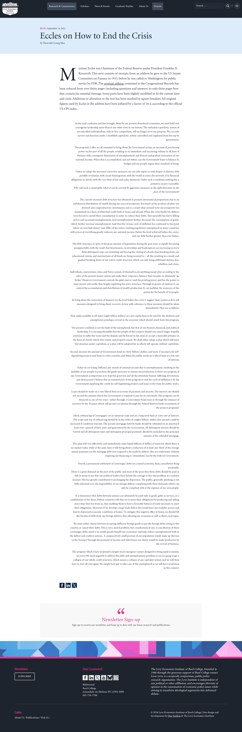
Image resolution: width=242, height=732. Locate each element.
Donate (157, 6)
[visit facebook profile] (85, 678)
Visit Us (44, 717)
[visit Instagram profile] (115, 678)
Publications (32, 717)
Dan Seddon (174, 716)
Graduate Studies (124, 6)
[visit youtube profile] (103, 678)
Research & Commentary (62, 6)
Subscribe (24, 676)
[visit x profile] (97, 678)
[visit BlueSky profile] (109, 678)
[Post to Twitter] (74, 586)
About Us (143, 6)
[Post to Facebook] (62, 586)
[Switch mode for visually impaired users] (237, 6)
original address (114, 83)
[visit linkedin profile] (91, 678)
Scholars (84, 6)
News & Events (102, 6)
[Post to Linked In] (68, 586)
